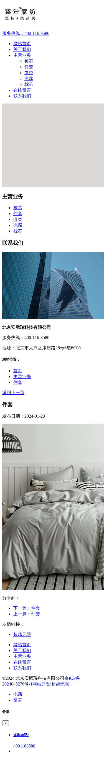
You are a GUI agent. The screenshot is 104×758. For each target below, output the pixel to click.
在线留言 (22, 662)
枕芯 (28, 84)
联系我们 (22, 668)
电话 (17, 694)
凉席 (28, 78)
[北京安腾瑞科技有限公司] (52, 15)
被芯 (28, 61)
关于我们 (22, 650)
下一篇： (26, 608)
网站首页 (22, 644)
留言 (17, 700)
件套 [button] (17, 213)
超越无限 (22, 634)
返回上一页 (13, 392)
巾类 (28, 72)
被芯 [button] (17, 207)
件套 (28, 66)
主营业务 (22, 376)
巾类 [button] (17, 219)
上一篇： (26, 614)
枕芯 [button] (17, 231)
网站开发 (41, 684)
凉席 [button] (17, 225)
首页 (17, 370)
